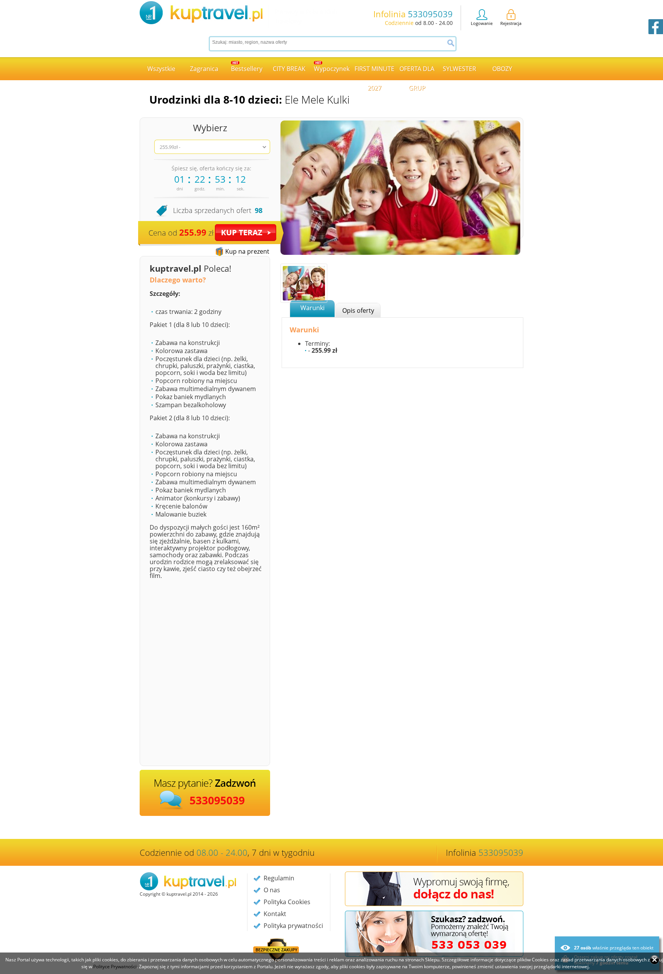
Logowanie (482, 23)
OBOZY (502, 68)
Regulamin (279, 878)
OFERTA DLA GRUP (416, 72)
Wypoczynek (332, 68)
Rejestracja (510, 23)
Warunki (312, 308)
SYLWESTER (459, 68)
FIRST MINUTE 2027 (374, 72)
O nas (272, 890)
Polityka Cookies (287, 902)
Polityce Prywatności (115, 966)
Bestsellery (246, 68)
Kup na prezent (247, 251)
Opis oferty (358, 310)
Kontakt (275, 914)
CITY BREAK (289, 68)
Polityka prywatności (293, 925)
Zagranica (204, 68)
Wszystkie (161, 68)
